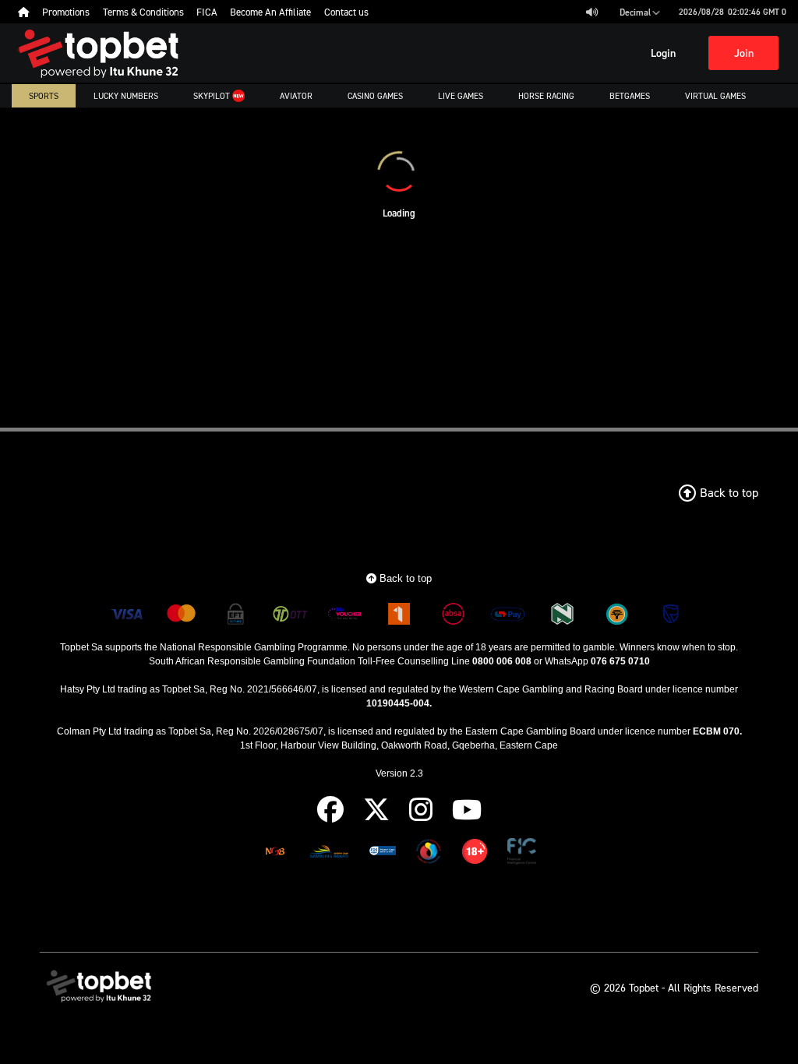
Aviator (296, 95)
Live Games (460, 95)
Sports (43, 95)
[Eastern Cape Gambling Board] (329, 854)
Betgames (629, 95)
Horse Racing (546, 95)
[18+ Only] (474, 854)
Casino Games (375, 95)
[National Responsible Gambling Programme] (428, 854)
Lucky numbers (126, 95)
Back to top (404, 578)
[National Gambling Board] (275, 854)
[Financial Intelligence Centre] (521, 854)
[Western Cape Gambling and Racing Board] (382, 854)
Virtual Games (715, 95)
